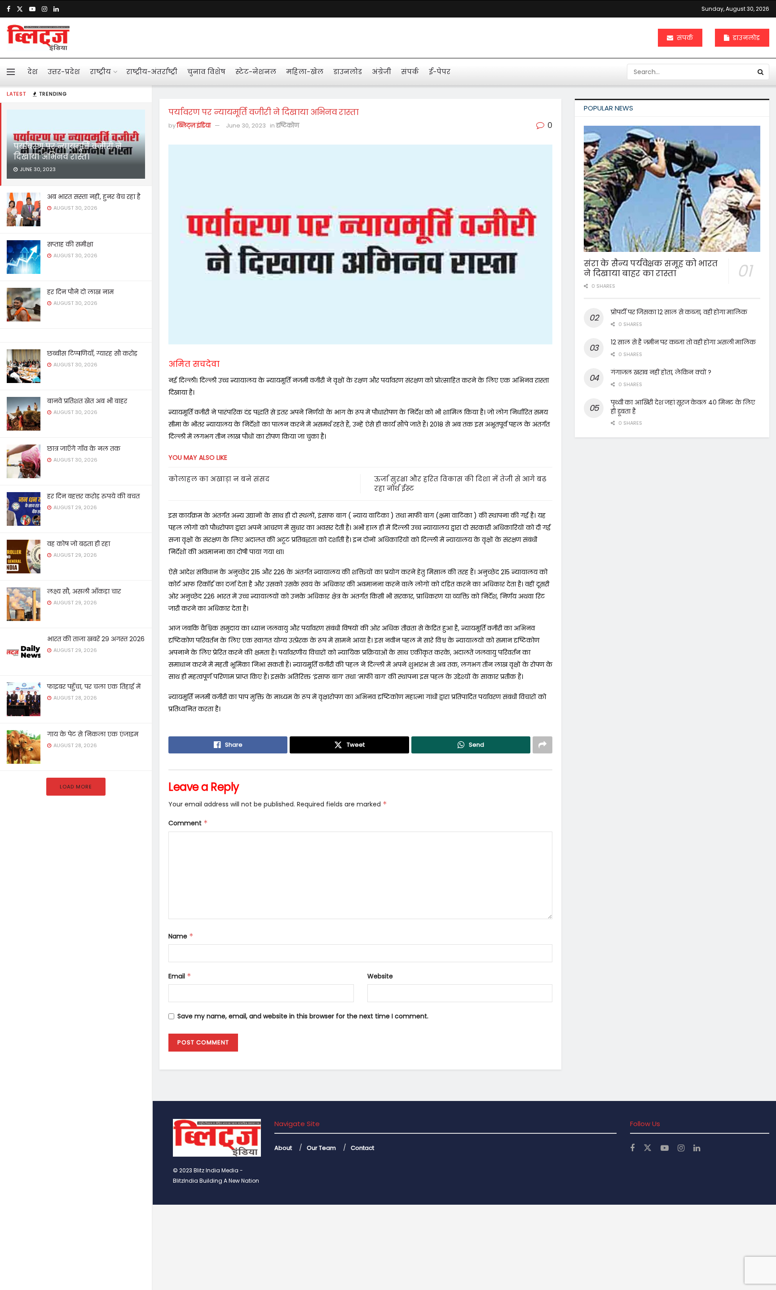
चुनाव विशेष (206, 71)
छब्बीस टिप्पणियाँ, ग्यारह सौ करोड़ (92, 353)
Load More (76, 786)
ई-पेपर (439, 71)
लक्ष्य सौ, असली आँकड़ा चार (84, 591)
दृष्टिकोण (287, 125)
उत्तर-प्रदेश (64, 71)
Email (179, 976)
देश (32, 71)
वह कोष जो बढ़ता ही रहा (78, 543)
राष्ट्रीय (100, 71)
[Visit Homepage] (38, 37)
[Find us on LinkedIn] (56, 9)
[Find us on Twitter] (20, 9)
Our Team (321, 1148)
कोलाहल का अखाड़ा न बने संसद (218, 479)
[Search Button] (761, 72)
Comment (188, 823)
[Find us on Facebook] (8, 9)
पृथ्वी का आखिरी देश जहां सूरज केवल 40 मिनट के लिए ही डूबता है (682, 407)
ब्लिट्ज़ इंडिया (194, 125)
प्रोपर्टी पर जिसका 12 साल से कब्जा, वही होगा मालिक (679, 312)
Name (181, 936)
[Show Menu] (11, 72)
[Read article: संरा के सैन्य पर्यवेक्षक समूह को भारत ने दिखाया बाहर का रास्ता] (672, 189)
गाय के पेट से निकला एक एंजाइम (92, 734)
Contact (362, 1148)
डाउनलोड (745, 37)
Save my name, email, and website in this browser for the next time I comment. (302, 1016)
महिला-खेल (304, 71)
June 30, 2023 (246, 125)
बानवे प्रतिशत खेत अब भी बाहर (87, 400)
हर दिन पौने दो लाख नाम (80, 291)
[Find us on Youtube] (32, 9)
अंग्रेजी (381, 71)
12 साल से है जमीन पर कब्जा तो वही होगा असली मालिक (683, 342)
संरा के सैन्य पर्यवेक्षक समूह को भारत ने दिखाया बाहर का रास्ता (651, 268)
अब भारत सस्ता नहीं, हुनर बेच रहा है (94, 196)
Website (380, 976)
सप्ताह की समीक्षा (70, 244)
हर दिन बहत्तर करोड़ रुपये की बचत (93, 496)
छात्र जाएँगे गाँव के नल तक (83, 448)
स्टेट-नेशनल (255, 71)
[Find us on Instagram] (44, 9)
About (283, 1148)
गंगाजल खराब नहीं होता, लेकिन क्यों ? (661, 372)
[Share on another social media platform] (542, 744)
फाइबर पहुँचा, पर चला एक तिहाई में (94, 686)
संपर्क (684, 37)
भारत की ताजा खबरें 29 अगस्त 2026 (96, 638)
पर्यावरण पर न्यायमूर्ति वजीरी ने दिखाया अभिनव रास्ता (67, 151)
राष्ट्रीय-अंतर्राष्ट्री (151, 71)
